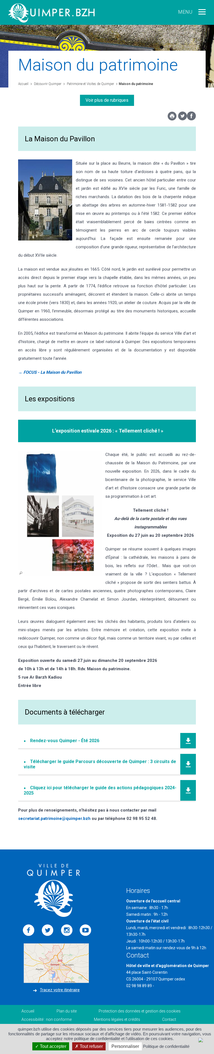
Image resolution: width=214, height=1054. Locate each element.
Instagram (66, 930)
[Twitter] (182, 119)
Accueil (23, 84)
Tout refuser (91, 1046)
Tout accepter (52, 1046)
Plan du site (67, 1011)
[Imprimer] (172, 117)
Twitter (48, 930)
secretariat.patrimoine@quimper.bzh (54, 818)
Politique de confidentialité (166, 1046)
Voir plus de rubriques (107, 100)
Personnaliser (125, 1046)
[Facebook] (191, 119)
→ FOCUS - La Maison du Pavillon (49, 372)
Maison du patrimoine (136, 84)
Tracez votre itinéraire (60, 989)
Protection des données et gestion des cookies (140, 1011)
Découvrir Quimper (47, 84)
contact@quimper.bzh (174, 985)
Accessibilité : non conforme (46, 1019)
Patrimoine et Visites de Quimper (90, 84)
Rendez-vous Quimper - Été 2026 (64, 740)
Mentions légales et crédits (117, 1019)
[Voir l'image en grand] (60, 513)
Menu (185, 12)
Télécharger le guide (100, 764)
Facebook (29, 930)
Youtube (85, 930)
